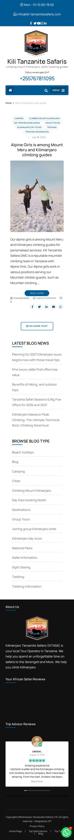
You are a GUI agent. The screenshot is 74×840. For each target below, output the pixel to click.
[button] (66, 832)
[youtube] (37, 21)
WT (50, 821)
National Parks (22, 548)
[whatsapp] (60, 307)
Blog (15, 462)
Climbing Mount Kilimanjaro (44, 118)
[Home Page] (10, 90)
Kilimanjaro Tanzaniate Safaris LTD (39, 817)
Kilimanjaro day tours (29, 127)
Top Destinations (38, 831)
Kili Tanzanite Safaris (37, 61)
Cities (16, 481)
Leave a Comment (46, 298)
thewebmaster (21, 298)
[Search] (46, 90)
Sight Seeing (21, 567)
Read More (37, 293)
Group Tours (52, 122)
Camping (19, 118)
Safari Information (24, 557)
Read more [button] (37, 781)
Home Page (15, 831)
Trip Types (59, 831)
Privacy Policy (37, 826)
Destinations (21, 510)
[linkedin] (44, 21)
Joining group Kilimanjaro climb (34, 529)
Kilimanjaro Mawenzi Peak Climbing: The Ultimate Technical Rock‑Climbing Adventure (35, 419)
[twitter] (33, 21)
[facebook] (30, 21)
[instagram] (40, 21)
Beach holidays (23, 452)
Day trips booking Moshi (27, 122)
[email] (53, 307)
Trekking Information (37, 131)
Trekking (52, 127)
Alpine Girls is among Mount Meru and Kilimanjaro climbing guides (37, 149)
